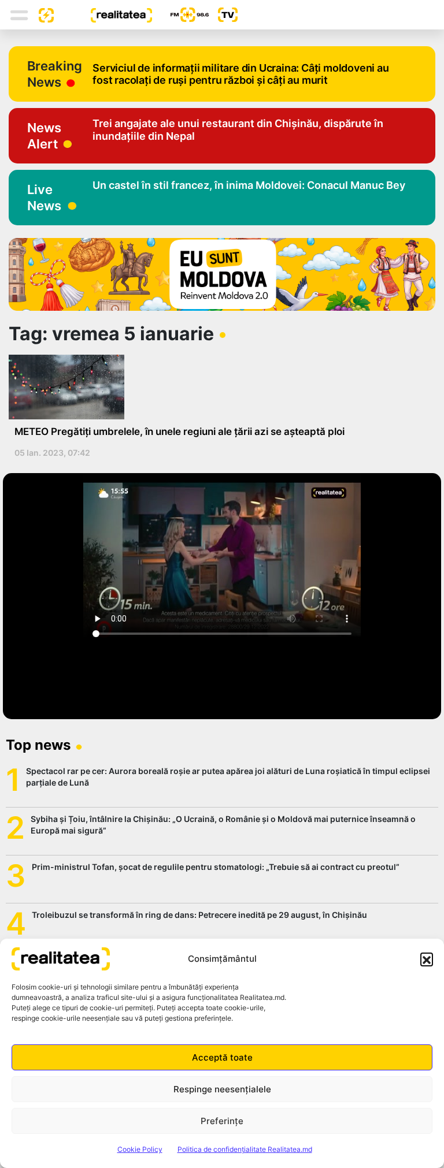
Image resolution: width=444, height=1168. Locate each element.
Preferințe (222, 1120)
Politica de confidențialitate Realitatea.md (244, 1149)
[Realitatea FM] (180, 15)
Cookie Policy (139, 1149)
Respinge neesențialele (222, 1089)
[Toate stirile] (41, 14)
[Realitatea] (103, 14)
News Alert (44, 135)
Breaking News (54, 74)
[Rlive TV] (223, 15)
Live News (44, 197)
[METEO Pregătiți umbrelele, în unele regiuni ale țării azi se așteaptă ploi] (218, 387)
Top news (38, 744)
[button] (426, 959)
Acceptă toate (222, 1057)
